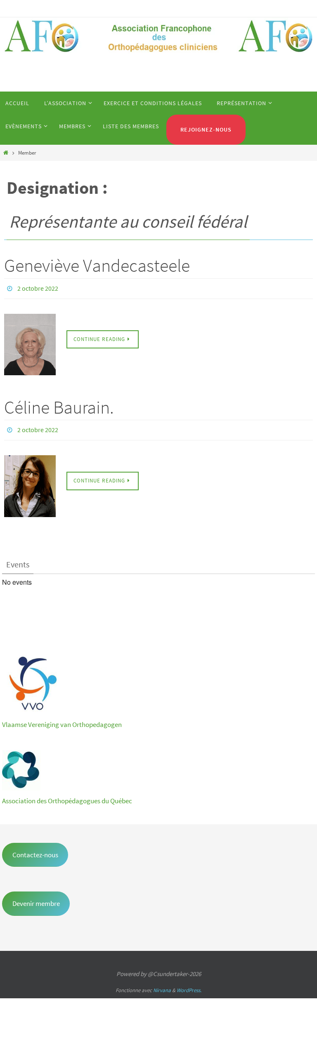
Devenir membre (36, 898)
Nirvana (162, 985)
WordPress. (189, 985)
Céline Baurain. (59, 404)
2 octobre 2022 (37, 287)
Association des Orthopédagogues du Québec (67, 795)
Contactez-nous (35, 849)
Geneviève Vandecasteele (97, 265)
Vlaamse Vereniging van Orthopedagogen (62, 719)
